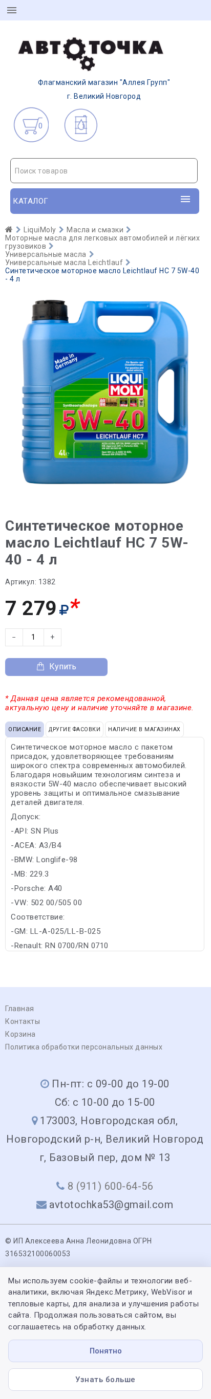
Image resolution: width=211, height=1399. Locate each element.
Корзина (20, 1034)
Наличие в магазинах (144, 729)
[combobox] (104, 170)
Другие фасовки (74, 729)
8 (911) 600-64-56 (111, 1186)
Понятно (106, 1351)
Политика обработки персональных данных (83, 1047)
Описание (24, 729)
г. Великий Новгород (104, 89)
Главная (19, 1008)
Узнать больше (105, 1379)
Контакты (22, 1021)
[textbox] (104, 171)
